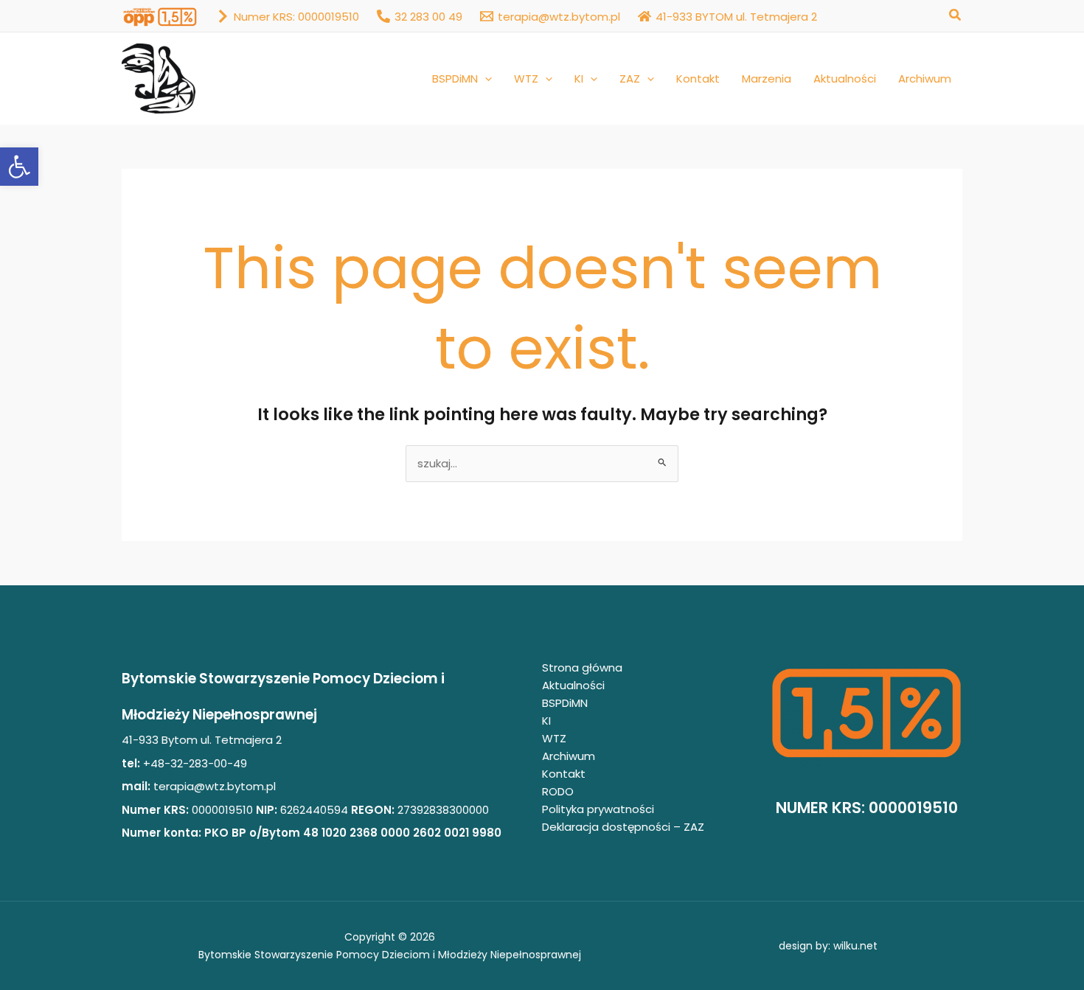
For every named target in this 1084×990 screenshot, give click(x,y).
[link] (19, 166)
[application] (485, 79)
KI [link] (546, 720)
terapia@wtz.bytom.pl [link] (214, 786)
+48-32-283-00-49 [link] (193, 763)
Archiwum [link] (568, 756)
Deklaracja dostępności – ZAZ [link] (623, 826)
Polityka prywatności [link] (598, 809)
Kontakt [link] (564, 773)
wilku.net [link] (855, 945)
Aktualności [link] (573, 685)
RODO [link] (558, 791)
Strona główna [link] (582, 667)
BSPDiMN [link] (565, 703)
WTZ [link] (554, 738)
